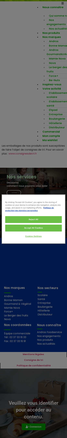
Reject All (33, 219)
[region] (33, 219)
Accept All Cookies (33, 228)
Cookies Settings (33, 236)
